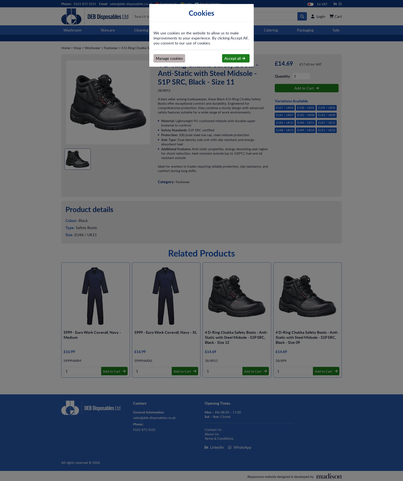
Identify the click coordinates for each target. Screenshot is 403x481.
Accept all (233, 58)
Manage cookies (169, 58)
